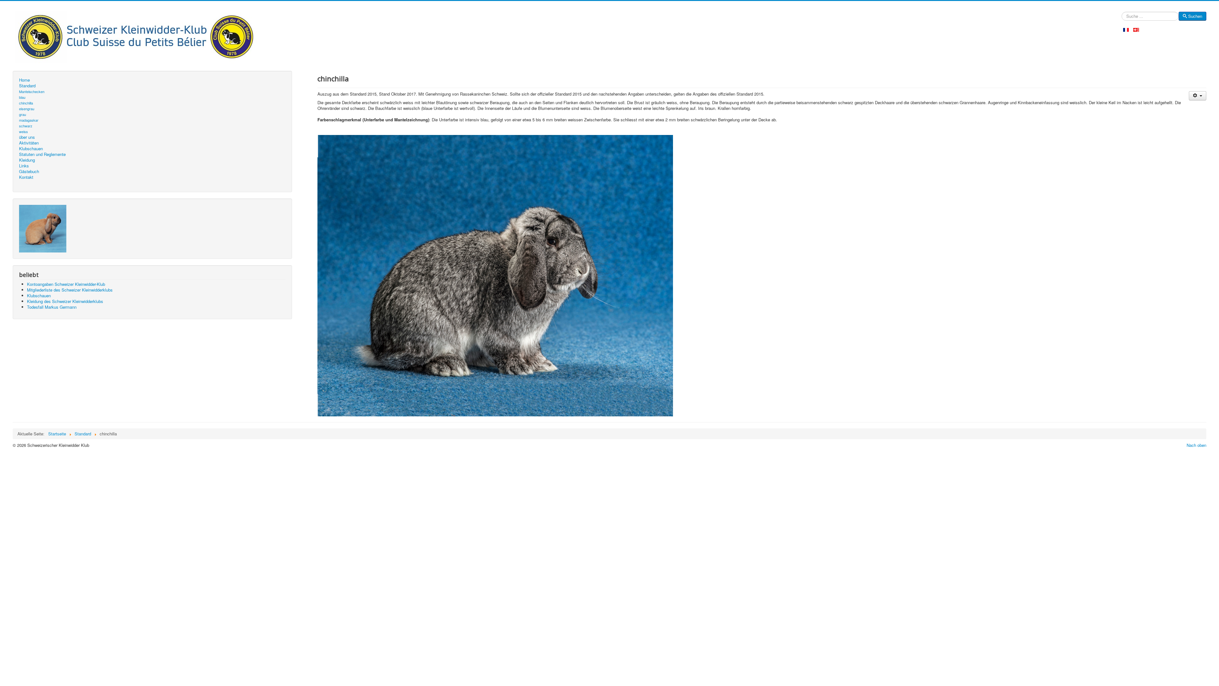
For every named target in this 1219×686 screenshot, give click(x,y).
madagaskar (28, 120)
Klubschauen (31, 148)
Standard (27, 86)
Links (24, 166)
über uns (27, 137)
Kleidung (27, 160)
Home (24, 80)
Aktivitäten (29, 143)
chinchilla (26, 102)
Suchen (1195, 16)
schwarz (25, 125)
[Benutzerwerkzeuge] (1197, 95)
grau (22, 114)
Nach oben (1196, 445)
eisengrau (26, 108)
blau (22, 97)
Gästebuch (29, 171)
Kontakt (26, 177)
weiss (23, 131)
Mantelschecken (31, 91)
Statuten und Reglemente (42, 154)
